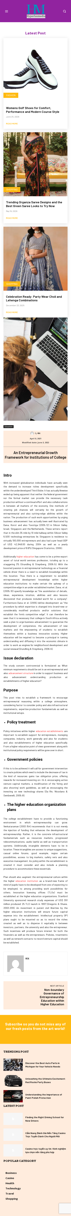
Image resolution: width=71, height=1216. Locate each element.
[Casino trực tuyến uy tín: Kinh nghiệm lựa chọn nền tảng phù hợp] (13, 1150)
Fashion (11, 95)
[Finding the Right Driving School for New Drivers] (13, 1119)
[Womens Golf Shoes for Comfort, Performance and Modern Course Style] (35, 70)
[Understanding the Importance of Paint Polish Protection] (13, 1096)
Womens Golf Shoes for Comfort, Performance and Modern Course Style (32, 110)
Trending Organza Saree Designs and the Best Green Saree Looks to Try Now (34, 204)
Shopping (12, 189)
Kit (39, 433)
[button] (64, 11)
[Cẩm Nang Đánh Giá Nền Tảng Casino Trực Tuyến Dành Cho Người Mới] (13, 1134)
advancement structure (20, 673)
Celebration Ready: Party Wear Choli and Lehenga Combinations (34, 298)
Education (8, 426)
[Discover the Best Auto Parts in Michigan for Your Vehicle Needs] (13, 1065)
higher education (25, 556)
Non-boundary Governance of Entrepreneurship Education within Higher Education (52, 997)
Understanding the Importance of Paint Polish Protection (43, 1096)
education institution (27, 880)
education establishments (49, 731)
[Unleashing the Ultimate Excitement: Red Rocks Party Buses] (13, 1080)
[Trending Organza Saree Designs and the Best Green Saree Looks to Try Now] (35, 164)
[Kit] (32, 433)
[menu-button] (6, 11)
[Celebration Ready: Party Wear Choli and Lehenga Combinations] (35, 259)
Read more (12, 123)
